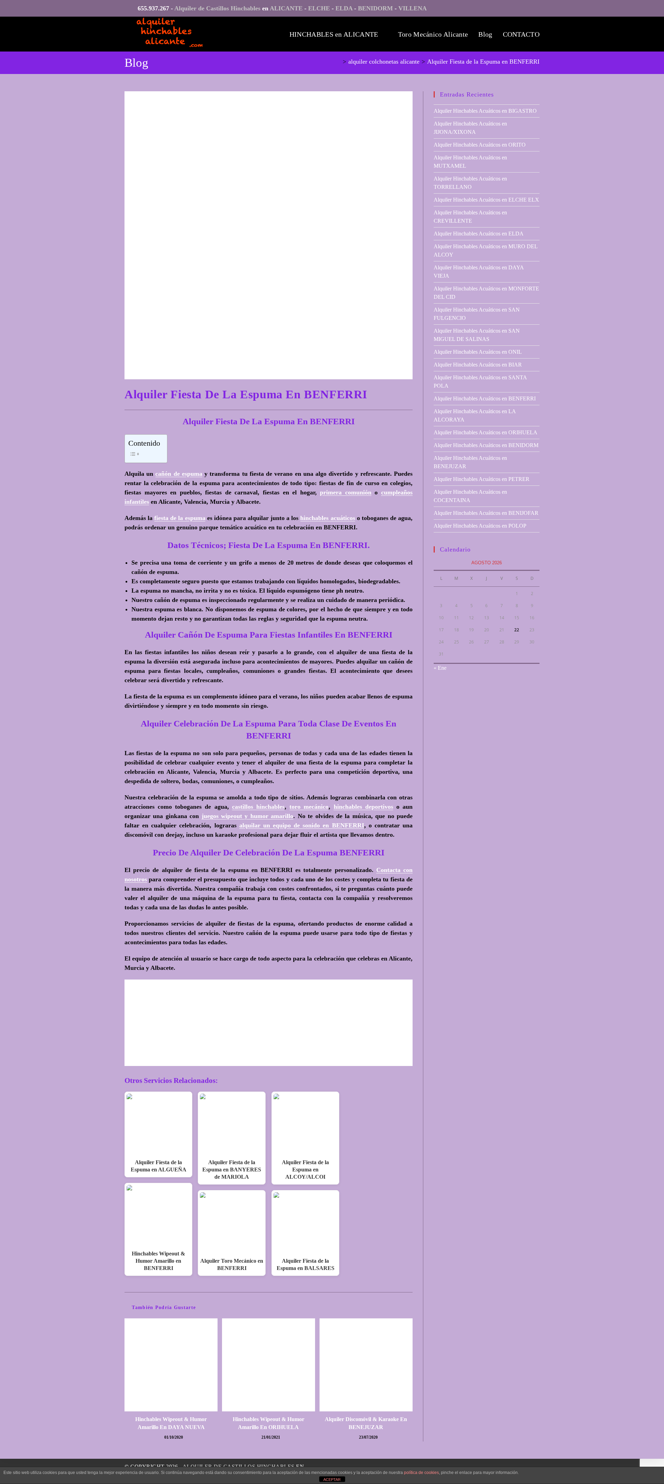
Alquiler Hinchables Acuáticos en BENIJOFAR (486, 513)
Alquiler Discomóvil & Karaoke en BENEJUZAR (366, 1423)
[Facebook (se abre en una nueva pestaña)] (534, 10)
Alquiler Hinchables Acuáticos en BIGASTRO (485, 111)
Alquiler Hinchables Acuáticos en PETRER (481, 479)
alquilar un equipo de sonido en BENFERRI (301, 825)
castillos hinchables (258, 806)
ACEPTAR (332, 1479)
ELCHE (319, 8)
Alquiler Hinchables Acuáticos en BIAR (478, 365)
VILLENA (412, 8)
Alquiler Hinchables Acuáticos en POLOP (480, 526)
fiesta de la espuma (179, 517)
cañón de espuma (178, 473)
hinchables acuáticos (327, 517)
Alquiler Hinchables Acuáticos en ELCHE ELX (486, 200)
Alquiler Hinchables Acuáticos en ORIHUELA (485, 432)
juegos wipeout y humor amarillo (248, 816)
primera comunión (345, 492)
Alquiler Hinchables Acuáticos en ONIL (478, 352)
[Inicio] (338, 61)
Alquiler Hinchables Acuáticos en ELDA (479, 233)
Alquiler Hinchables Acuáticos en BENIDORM (486, 445)
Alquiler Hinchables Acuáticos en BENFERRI (485, 398)
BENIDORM (375, 8)
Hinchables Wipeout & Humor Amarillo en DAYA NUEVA (171, 1423)
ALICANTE (286, 8)
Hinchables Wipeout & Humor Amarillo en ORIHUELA (268, 1423)
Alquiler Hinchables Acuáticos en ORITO (480, 145)
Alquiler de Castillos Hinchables (217, 8)
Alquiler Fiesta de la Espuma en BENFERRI (483, 61)
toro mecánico (309, 806)
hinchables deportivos (363, 806)
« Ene (440, 668)
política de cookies (421, 1472)
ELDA (343, 8)
